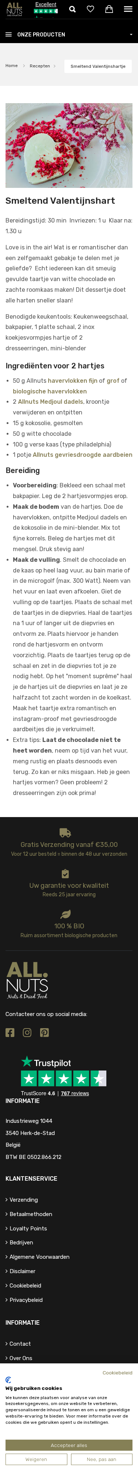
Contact (20, 1344)
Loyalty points (28, 1228)
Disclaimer (22, 1271)
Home (12, 65)
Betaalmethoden (31, 1214)
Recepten (40, 66)
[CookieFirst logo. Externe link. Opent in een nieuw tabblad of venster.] (8, 1380)
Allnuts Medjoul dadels (50, 401)
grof (113, 380)
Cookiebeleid (25, 1285)
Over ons (21, 1358)
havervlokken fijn (73, 380)
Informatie (23, 1322)
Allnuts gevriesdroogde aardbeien (82, 454)
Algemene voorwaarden (40, 1257)
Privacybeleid (26, 1300)
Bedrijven (21, 1242)
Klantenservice (31, 1178)
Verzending (24, 1200)
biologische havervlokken (50, 391)
